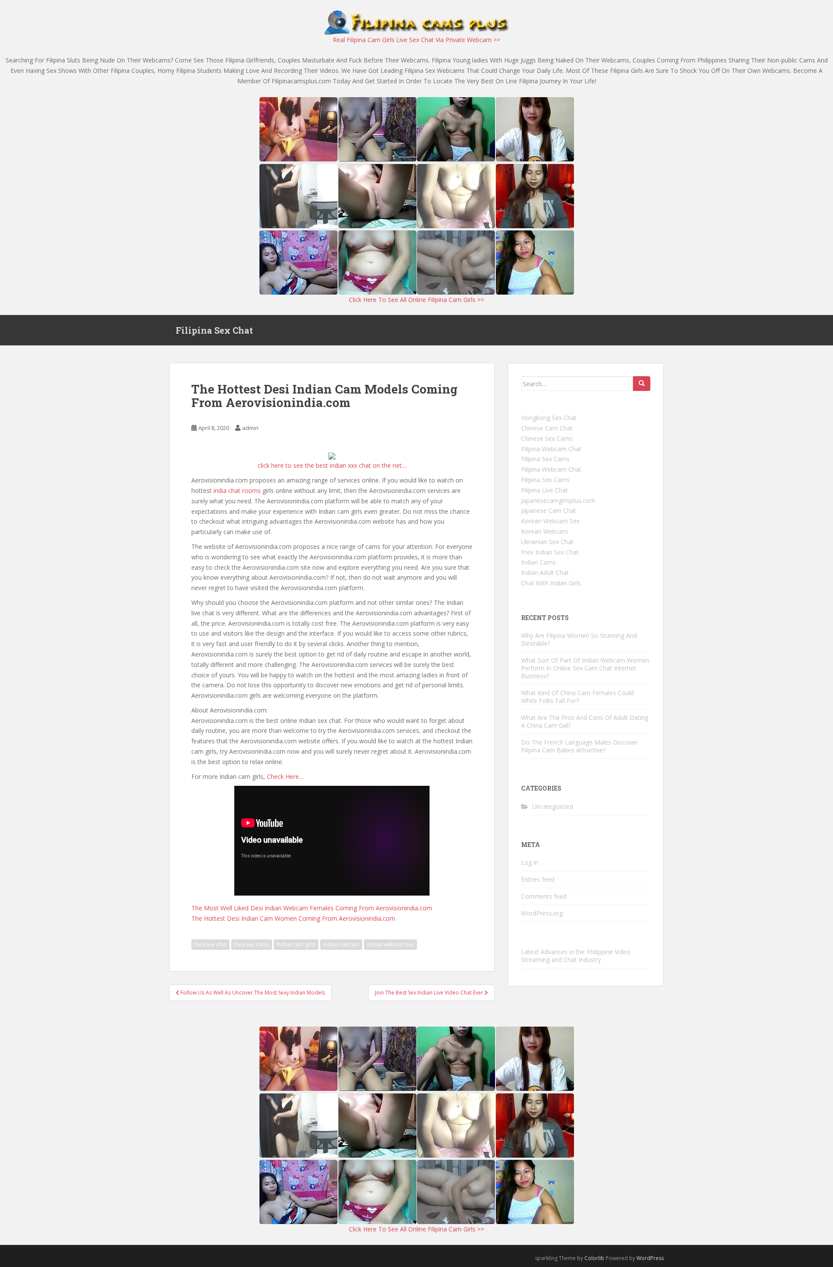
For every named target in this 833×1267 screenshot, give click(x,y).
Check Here (283, 776)
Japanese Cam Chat (548, 510)
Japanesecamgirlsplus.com (558, 500)
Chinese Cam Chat (547, 428)
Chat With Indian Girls (551, 583)
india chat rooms (237, 490)
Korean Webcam (544, 531)
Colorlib (594, 1258)
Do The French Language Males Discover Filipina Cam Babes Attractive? (579, 746)
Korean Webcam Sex (550, 521)
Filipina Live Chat (544, 490)
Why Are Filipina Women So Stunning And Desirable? (579, 639)
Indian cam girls (296, 944)
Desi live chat (210, 944)
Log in (529, 862)
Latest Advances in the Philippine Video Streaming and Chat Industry (575, 956)
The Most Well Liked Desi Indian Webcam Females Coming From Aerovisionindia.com (311, 908)
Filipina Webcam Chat (551, 449)
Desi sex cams (251, 944)
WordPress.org (542, 913)
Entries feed (537, 879)
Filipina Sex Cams (545, 459)
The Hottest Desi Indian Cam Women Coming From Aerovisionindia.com (293, 918)
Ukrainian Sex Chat (547, 542)
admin (250, 428)
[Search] (641, 383)
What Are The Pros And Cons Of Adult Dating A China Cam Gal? (584, 721)
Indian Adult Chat (545, 572)
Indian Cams (538, 562)
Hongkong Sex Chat (549, 418)
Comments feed (544, 896)
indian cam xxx (341, 944)
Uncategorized (552, 806)
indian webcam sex (390, 944)
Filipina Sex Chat (214, 330)
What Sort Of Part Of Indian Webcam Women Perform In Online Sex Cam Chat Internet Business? (585, 668)
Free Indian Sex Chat (550, 552)
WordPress (650, 1258)
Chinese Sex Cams (547, 438)
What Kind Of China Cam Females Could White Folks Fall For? (577, 697)
